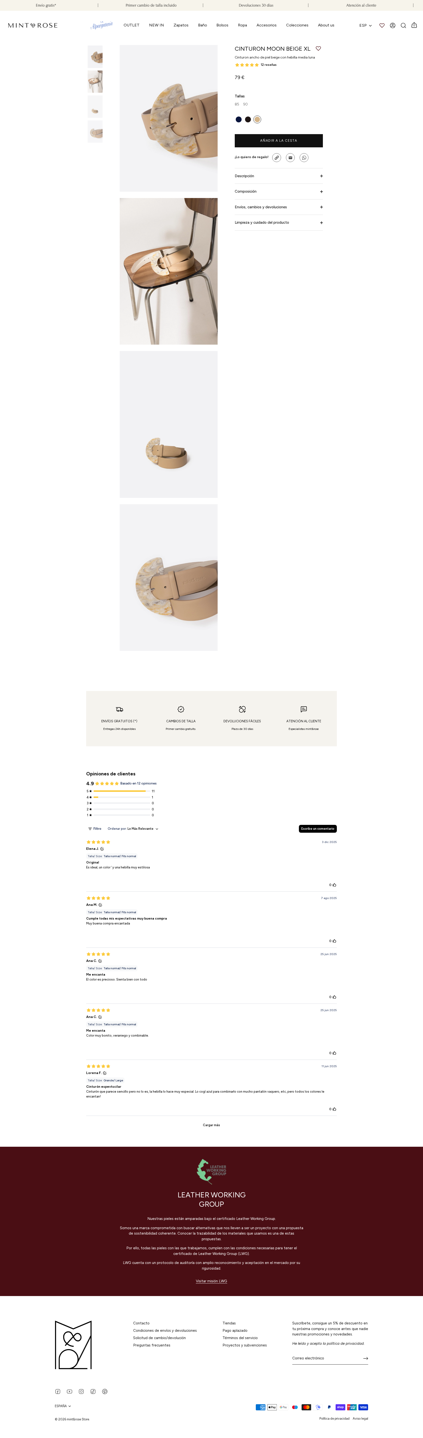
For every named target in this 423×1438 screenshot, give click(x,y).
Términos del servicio (240, 1338)
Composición (246, 191)
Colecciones (297, 25)
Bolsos (222, 25)
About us (326, 25)
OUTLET (132, 25)
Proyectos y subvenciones (245, 1345)
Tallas (240, 96)
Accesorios (267, 25)
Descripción (244, 176)
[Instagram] (81, 1391)
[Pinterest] (105, 1391)
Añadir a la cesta (278, 140)
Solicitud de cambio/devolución (159, 1338)
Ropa (242, 25)
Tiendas (229, 1323)
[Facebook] (58, 1391)
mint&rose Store (78, 1419)
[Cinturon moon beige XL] (95, 56)
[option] (95, 57)
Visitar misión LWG (211, 1281)
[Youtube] (69, 1391)
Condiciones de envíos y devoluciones (165, 1330)
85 (237, 104)
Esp (363, 25)
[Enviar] (365, 1358)
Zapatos (181, 25)
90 (245, 104)
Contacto (141, 1323)
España (61, 1406)
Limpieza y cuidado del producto (262, 222)
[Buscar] (403, 25)
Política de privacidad (334, 1418)
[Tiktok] (93, 1391)
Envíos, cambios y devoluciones (261, 207)
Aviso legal (360, 1418)
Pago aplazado (235, 1330)
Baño (202, 25)
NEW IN (156, 25)
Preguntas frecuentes (151, 1345)
